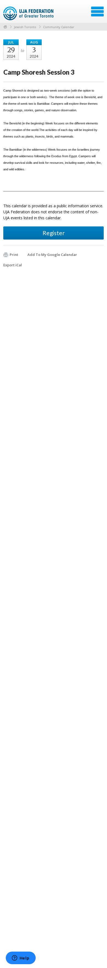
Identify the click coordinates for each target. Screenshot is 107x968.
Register (54, 232)
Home (5, 27)
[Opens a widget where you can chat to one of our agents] (20, 958)
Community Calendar (58, 27)
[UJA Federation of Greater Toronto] (29, 13)
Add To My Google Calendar (52, 254)
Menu (97, 11)
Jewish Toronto (25, 27)
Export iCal (12, 265)
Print (14, 254)
